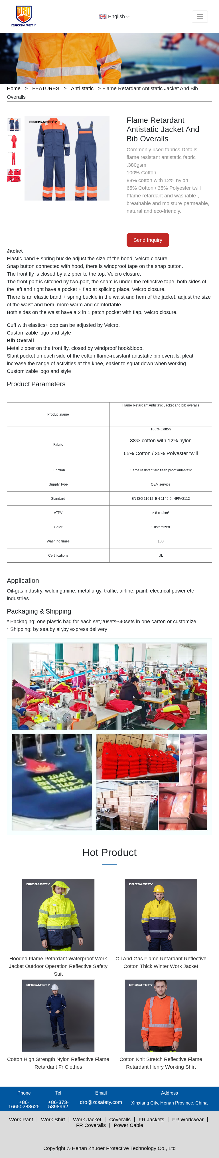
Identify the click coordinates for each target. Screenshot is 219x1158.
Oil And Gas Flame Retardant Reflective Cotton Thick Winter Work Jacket (160, 962)
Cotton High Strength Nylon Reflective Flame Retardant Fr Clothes (58, 1063)
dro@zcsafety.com (101, 1102)
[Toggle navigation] (200, 17)
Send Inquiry (147, 240)
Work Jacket (87, 1119)
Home (14, 88)
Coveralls (120, 1119)
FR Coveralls (91, 1125)
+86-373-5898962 (58, 1104)
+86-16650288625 (24, 1104)
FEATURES (45, 88)
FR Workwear (188, 1119)
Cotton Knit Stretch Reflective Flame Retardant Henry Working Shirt (160, 1063)
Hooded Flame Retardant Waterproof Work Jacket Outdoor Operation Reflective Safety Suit (58, 966)
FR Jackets (151, 1119)
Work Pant (21, 1119)
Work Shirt (53, 1119)
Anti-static (82, 88)
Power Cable (128, 1125)
